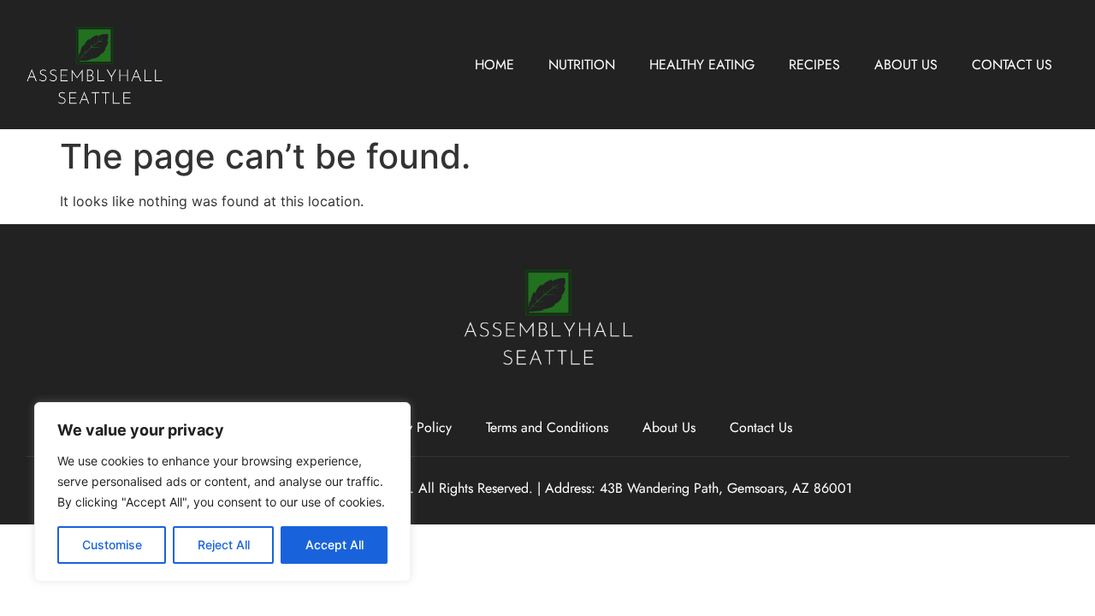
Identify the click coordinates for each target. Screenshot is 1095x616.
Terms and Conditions (547, 427)
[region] (222, 492)
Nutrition (581, 64)
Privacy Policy (411, 427)
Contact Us (1012, 64)
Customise (112, 544)
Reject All (224, 544)
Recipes (814, 64)
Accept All (334, 544)
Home (494, 64)
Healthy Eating (702, 64)
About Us (906, 64)
